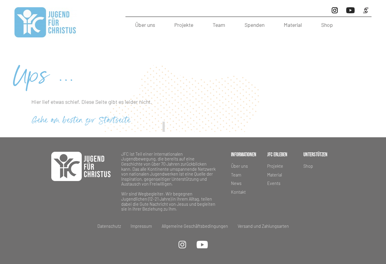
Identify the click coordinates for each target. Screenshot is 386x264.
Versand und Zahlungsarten (263, 226)
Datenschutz (109, 226)
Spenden (254, 24)
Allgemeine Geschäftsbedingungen (195, 226)
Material (293, 24)
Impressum (141, 226)
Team (219, 24)
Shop (327, 24)
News (236, 183)
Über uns (145, 24)
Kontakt (238, 192)
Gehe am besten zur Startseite (81, 121)
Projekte (183, 24)
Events (273, 183)
